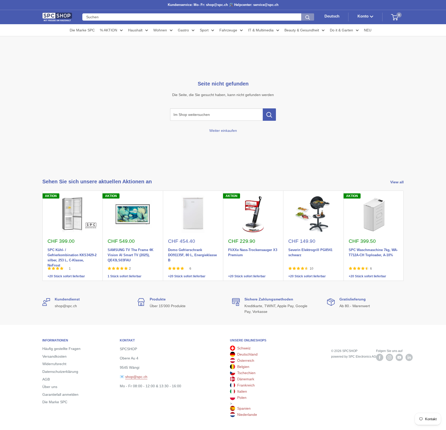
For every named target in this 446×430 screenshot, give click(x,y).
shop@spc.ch (136, 377)
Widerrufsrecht (54, 364)
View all (397, 182)
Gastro (183, 30)
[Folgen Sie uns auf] (379, 357)
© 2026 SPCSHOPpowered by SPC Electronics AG (353, 353)
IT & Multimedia (261, 30)
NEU (367, 30)
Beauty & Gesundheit (301, 30)
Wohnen (160, 30)
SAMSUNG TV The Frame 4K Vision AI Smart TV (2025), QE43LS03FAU (130, 249)
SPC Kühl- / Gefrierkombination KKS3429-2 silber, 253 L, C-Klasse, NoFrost (72, 249)
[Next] (403, 235)
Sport (204, 30)
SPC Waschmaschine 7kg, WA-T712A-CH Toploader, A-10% (373, 249)
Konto (363, 16)
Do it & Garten (341, 30)
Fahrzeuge (228, 30)
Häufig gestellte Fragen (61, 349)
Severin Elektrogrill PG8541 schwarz (310, 249)
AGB (46, 379)
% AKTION (108, 30)
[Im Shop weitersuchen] (269, 114)
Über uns (49, 387)
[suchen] (307, 17)
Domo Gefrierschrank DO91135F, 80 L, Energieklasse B (192, 249)
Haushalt (135, 30)
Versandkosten (54, 356)
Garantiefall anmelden (60, 394)
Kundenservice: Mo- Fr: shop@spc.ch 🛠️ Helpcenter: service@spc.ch (223, 5)
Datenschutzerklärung (60, 371)
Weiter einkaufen (223, 130)
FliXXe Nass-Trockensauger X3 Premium (252, 249)
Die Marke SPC (82, 30)
